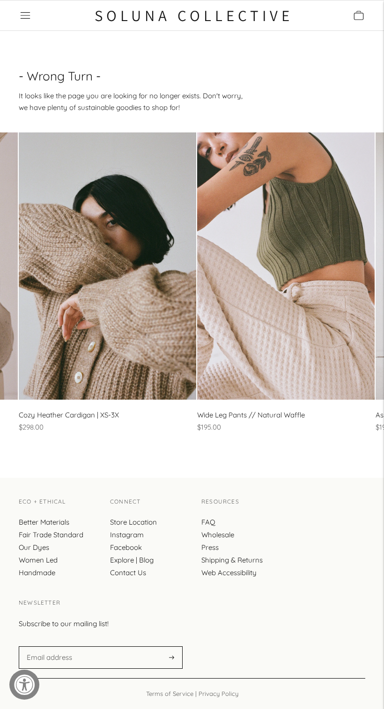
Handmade (37, 572)
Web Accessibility (229, 572)
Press (210, 547)
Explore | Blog (132, 560)
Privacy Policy (218, 693)
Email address (48, 646)
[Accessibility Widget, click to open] (24, 685)
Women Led (38, 560)
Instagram (127, 534)
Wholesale (217, 534)
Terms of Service (169, 693)
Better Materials (44, 522)
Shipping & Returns (232, 560)
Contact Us (128, 572)
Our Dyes (34, 547)
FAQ (208, 522)
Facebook (126, 547)
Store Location (133, 522)
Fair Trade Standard (51, 534)
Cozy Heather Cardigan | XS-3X (69, 414)
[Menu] (25, 15)
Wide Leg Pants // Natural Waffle (251, 414)
